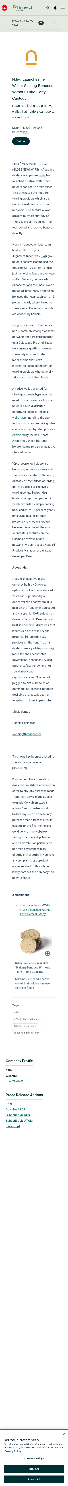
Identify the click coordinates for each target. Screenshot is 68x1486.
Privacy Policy (13, 1451)
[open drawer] (63, 7)
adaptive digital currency (26, 1032)
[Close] (64, 1434)
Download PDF (15, 1109)
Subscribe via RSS (18, 1115)
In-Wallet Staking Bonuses (27, 1019)
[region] (34, 1457)
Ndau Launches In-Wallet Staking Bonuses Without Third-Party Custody (36, 910)
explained (18, 435)
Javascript (13, 1126)
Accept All (34, 1479)
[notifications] (55, 7)
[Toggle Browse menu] (54, 22)
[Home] (17, 8)
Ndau (15, 578)
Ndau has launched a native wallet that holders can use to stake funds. (32, 983)
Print (9, 1104)
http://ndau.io (14, 1080)
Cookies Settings (34, 1458)
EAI (44, 256)
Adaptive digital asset (25, 1026)
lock (29, 285)
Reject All (34, 1469)
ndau (25, 132)
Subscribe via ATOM (19, 1120)
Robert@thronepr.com (26, 734)
